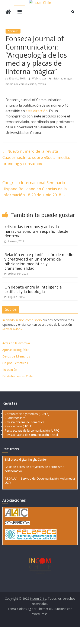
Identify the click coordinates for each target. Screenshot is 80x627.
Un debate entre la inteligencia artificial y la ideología (33, 289)
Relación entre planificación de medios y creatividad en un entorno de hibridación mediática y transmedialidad (39, 261)
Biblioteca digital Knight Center (26, 459)
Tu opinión (9, 370)
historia (57, 78)
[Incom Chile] (8, 12)
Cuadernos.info (15, 418)
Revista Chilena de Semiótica (24, 422)
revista (42, 84)
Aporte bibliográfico (15, 350)
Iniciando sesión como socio (22, 320)
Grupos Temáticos (15, 363)
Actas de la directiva (16, 343)
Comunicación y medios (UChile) (27, 414)
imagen (68, 78)
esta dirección (37, 110)
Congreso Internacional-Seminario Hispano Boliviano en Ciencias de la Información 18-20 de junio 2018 (34, 189)
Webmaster (39, 78)
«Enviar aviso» (12, 329)
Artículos (13, 31)
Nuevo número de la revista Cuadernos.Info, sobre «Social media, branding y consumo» (36, 157)
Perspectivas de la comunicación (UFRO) (33, 430)
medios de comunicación (21, 84)
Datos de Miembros (16, 356)
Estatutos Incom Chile (17, 376)
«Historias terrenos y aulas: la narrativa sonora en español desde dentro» (36, 231)
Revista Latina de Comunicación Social (31, 435)
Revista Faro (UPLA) (18, 426)
